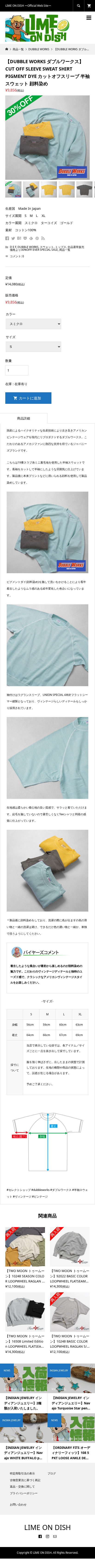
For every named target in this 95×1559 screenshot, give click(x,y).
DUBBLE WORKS (28, 247)
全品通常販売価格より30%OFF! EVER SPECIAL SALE (47, 248)
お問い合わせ (18, 1504)
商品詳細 (23, 418)
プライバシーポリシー (24, 1493)
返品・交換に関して (22, 1486)
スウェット (47, 247)
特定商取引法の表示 (22, 1473)
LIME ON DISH (47, 1527)
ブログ (52, 1473)
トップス (60, 247)
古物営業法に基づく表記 (25, 1480)
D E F (13, 247)
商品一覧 (64, 250)
